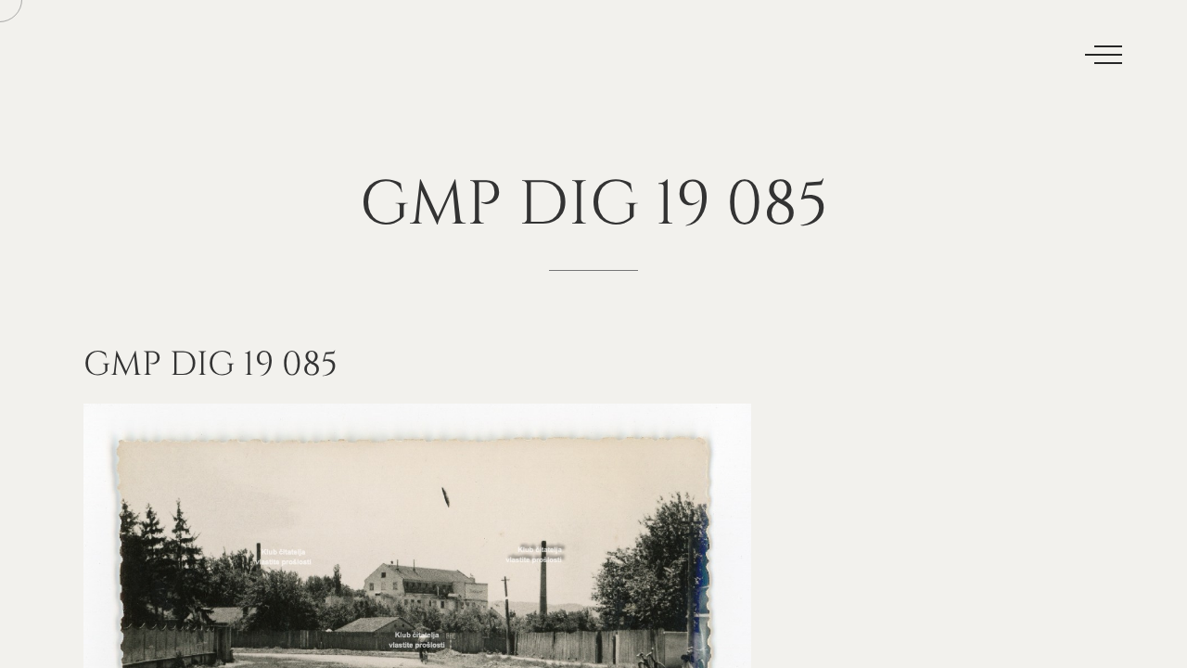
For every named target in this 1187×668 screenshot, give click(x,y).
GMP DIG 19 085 (210, 364)
